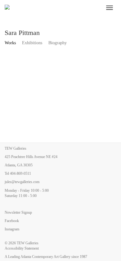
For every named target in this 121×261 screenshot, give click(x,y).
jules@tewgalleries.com (22, 182)
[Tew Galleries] (51, 7)
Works (10, 43)
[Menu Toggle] (109, 8)
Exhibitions (32, 43)
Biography (57, 43)
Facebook (12, 221)
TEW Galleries (27, 243)
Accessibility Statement (22, 248)
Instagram (12, 229)
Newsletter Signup (18, 212)
